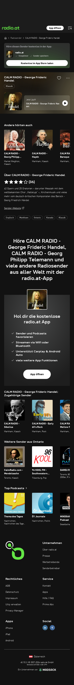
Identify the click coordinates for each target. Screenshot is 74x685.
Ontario (37, 218)
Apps (45, 592)
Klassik (9, 86)
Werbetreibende (51, 562)
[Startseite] (5, 38)
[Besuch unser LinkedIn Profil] (45, 628)
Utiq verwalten (13, 604)
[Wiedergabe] (65, 103)
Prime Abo (48, 604)
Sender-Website (12, 208)
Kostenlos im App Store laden (37, 63)
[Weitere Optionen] (68, 78)
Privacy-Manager (14, 611)
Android (10, 640)
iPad (8, 634)
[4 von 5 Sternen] (20, 182)
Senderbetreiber (51, 568)
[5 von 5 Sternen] (25, 182)
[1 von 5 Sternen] (6, 182)
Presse (46, 556)
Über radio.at (50, 550)
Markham (23, 218)
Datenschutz (12, 592)
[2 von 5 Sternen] (11, 182)
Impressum (12, 598)
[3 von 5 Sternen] (16, 182)
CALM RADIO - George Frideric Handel (42, 105)
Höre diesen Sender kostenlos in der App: (29, 46)
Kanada (49, 218)
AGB (8, 586)
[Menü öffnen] (70, 28)
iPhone (9, 628)
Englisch (10, 218)
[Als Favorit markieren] (59, 78)
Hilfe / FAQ (48, 598)
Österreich (39, 656)
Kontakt (47, 586)
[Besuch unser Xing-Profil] (52, 628)
